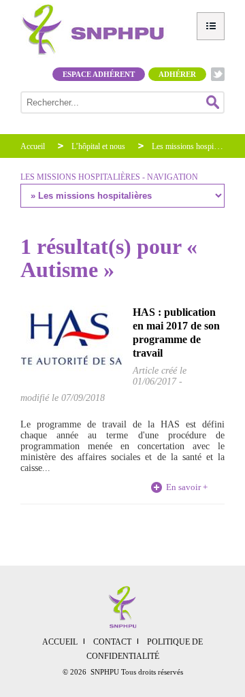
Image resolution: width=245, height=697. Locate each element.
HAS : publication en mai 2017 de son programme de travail (176, 332)
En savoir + (187, 487)
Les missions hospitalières (194, 146)
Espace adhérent (99, 74)
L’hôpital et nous (98, 146)
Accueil (32, 146)
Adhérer (177, 74)
